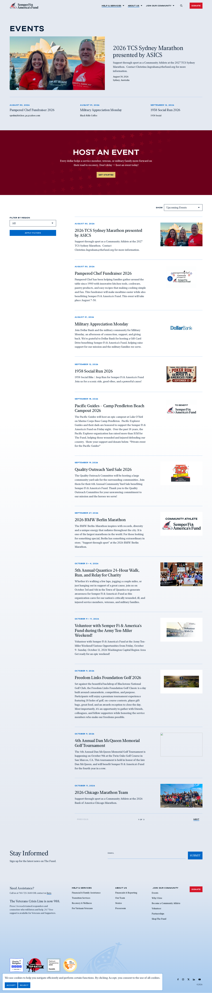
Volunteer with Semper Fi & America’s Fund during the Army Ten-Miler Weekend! (108, 630)
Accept (11, 985)
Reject (24, 985)
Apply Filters (33, 233)
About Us (133, 5)
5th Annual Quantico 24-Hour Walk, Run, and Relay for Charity (107, 573)
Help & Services (111, 5)
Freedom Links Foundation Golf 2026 (108, 677)
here (49, 893)
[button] (181, 6)
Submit (195, 855)
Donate (196, 5)
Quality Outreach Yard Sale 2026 (103, 469)
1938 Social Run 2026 (94, 371)
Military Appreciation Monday (101, 323)
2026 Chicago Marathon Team (101, 792)
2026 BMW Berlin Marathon (100, 519)
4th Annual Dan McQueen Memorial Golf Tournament (107, 743)
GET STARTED (106, 175)
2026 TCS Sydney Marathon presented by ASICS (108, 233)
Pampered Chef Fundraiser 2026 (103, 273)
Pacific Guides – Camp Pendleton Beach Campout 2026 (110, 408)
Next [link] (196, 819)
